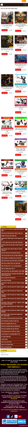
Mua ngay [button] (4, 30)
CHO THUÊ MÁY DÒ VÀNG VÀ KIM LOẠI (10, 321)
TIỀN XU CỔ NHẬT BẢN (6, 347)
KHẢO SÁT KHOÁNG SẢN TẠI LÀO (8, 323)
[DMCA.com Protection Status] (21, 421)
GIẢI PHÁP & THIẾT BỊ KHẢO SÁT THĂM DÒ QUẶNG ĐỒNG (12, 283)
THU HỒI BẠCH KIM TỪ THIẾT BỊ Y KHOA (10, 331)
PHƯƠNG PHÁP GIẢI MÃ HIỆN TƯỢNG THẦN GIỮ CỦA (12, 245)
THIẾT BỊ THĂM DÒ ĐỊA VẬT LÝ (8, 268)
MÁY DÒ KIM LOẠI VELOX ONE (7, 130)
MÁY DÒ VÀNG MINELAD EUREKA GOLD (21, 171)
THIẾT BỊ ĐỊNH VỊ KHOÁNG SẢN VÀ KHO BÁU (11, 258)
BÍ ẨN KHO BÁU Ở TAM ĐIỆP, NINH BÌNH (20, 45)
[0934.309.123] (21, 59)
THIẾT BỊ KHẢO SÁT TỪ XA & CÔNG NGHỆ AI (11, 266)
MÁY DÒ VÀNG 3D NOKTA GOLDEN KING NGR (7, 88)
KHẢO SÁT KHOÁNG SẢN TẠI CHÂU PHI (10, 328)
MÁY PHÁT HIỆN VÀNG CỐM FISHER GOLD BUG (21, 129)
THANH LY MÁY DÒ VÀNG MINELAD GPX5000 (21, 86)
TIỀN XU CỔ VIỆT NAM (6, 342)
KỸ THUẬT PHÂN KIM (6, 336)
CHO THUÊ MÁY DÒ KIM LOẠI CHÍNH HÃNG (7, 25)
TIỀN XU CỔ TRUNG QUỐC (7, 344)
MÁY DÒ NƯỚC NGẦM (6, 280)
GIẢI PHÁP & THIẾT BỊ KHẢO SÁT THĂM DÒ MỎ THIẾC (11, 291)
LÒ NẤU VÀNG (4, 339)
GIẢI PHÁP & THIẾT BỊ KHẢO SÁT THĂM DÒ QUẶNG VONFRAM (12, 295)
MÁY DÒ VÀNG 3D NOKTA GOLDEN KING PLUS (21, 65)
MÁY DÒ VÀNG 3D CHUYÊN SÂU (8, 277)
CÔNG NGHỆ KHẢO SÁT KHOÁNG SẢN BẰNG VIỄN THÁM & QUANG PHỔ (12, 274)
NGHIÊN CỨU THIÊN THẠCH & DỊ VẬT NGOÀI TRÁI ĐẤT (12, 239)
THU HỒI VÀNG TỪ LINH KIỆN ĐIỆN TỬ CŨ (10, 334)
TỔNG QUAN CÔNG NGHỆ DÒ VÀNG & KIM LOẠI (12, 233)
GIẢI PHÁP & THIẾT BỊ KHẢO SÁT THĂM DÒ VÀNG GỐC (12, 307)
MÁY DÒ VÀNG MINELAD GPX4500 (21, 107)
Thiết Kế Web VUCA (23, 425)
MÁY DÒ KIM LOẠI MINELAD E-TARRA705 (21, 191)
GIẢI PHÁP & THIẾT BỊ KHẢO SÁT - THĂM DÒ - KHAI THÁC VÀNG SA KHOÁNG (12, 303)
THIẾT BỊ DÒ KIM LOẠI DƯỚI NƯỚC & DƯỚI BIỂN (12, 260)
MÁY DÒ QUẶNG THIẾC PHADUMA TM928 (20, 214)
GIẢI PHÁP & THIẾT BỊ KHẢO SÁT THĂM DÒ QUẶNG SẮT (12, 299)
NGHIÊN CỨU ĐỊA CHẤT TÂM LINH (8, 235)
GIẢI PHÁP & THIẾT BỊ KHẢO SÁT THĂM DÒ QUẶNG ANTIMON (12, 311)
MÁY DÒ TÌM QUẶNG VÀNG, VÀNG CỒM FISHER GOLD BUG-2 (21, 149)
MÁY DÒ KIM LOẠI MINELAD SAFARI (7, 170)
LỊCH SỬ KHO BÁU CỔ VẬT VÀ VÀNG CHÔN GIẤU (12, 255)
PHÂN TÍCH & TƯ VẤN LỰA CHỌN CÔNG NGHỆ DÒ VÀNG (12, 230)
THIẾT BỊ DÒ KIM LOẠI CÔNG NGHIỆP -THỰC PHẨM (12, 271)
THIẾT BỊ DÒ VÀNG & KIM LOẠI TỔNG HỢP (10, 263)
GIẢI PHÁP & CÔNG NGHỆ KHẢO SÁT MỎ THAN (11, 318)
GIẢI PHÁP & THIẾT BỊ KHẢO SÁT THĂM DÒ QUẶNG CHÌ (12, 287)
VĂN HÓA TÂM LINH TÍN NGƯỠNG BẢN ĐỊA (10, 253)
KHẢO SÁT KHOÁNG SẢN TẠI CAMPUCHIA (10, 326)
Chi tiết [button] (10, 30)
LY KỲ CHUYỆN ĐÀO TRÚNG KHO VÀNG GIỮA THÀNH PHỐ (21, 25)
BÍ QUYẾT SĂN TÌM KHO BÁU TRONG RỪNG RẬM (7, 49)
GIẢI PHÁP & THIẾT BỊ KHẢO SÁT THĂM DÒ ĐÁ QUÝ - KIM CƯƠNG (11, 315)
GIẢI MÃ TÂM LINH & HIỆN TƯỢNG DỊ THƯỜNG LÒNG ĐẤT (11, 249)
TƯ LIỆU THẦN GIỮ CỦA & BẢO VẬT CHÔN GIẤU (12, 242)
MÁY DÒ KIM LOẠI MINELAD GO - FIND (7, 193)
